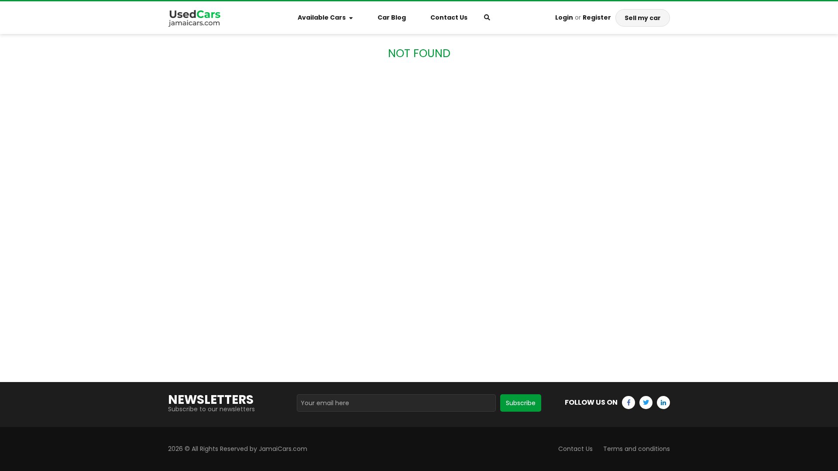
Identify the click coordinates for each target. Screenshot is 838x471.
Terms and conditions (636, 448)
